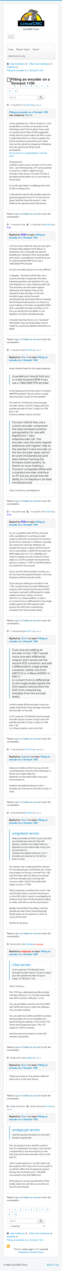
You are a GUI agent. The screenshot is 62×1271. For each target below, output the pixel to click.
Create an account (32, 213)
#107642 (49, 1106)
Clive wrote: (21, 964)
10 (15, 90)
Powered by (23, 1252)
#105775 (29, 749)
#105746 (49, 224)
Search (36, 49)
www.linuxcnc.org (16, 55)
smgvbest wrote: (26, 833)
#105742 (29, 105)
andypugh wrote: (26, 1129)
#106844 (29, 1057)
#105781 (29, 812)
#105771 (29, 631)
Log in (17, 213)
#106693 (29, 944)
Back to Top (53, 1264)
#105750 (49, 511)
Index (11, 49)
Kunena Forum (37, 1252)
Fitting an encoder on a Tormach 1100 (28, 112)
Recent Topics (23, 49)
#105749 (29, 350)
